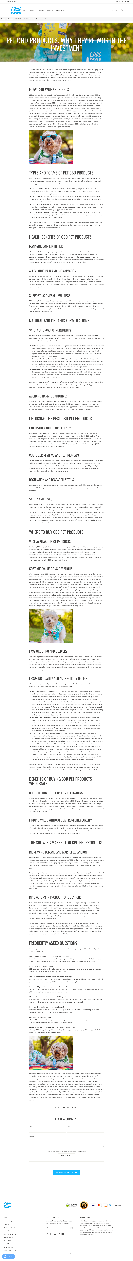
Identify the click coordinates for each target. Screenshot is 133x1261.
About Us (6, 1224)
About (32, 10)
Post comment (66, 1155)
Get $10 (50, 10)
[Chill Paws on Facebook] (51, 1234)
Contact (41, 10)
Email (69, 1126)
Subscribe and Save (9, 1227)
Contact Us (7, 1231)
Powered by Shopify (67, 1254)
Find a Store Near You (10, 1234)
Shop (25, 10)
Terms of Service (8, 1237)
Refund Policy (8, 1244)
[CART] (126, 10)
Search (6, 1218)
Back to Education (67, 1172)
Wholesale (60, 10)
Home (3, 19)
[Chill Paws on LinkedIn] (55, 1234)
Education (10, 19)
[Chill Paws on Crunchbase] (63, 1234)
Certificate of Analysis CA (11, 1250)
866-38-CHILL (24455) (12, 2)
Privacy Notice (8, 1241)
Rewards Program (9, 1221)
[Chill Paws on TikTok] (59, 1234)
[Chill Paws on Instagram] (47, 1234)
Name (31, 1126)
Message (33, 1136)
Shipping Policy (8, 1247)
